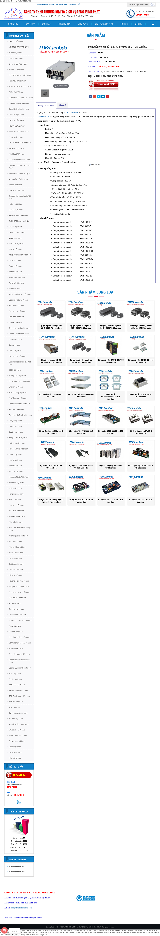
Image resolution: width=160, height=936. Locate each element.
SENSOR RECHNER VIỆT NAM (21, 98)
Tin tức (124, 24)
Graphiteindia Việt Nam (19, 109)
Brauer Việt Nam (16, 58)
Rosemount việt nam (17, 614)
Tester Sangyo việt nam (18, 690)
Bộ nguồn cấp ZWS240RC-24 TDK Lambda (81, 501)
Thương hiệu (64, 24)
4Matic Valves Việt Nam (18, 724)
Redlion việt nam (16, 631)
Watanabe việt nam (17, 730)
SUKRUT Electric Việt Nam (19, 221)
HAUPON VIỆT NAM (17, 232)
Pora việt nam (14, 603)
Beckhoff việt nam (16, 317)
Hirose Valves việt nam (18, 449)
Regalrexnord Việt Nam (18, 215)
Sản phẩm (46, 24)
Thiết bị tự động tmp (17, 866)
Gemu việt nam (15, 426)
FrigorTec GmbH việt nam (19, 404)
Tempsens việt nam (17, 685)
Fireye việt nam (15, 420)
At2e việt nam (14, 288)
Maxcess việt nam (16, 505)
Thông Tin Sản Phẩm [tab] (46, 106)
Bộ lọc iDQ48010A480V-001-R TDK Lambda (51, 432)
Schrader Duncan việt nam (20, 643)
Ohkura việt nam (16, 575)
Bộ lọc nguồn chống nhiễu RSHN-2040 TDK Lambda (111, 326)
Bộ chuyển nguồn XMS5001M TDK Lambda (140, 466)
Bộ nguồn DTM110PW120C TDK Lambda (51, 466)
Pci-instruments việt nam (19, 592)
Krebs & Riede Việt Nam (19, 477)
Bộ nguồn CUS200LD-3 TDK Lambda (140, 501)
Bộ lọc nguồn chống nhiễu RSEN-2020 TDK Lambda (81, 326)
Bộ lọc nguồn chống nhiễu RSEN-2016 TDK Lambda (141, 326)
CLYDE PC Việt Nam (17, 190)
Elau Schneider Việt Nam (19, 159)
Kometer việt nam (16, 482)
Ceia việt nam (14, 345)
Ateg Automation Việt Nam (20, 255)
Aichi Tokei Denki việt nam (20, 294)
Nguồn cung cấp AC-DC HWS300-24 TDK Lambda (51, 361)
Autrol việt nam (15, 249)
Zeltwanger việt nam (17, 741)
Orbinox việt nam (16, 564)
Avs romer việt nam (17, 277)
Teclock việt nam (16, 718)
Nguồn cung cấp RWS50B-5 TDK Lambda (110, 466)
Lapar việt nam (15, 238)
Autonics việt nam (16, 243)
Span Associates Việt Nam (20, 86)
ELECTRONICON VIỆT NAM (20, 75)
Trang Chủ (13, 24)
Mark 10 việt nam (16, 552)
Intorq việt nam (15, 454)
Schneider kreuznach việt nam (19, 661)
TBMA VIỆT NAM (15, 52)
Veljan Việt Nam (15, 226)
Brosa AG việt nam (16, 305)
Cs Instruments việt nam (19, 328)
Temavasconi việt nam (18, 713)
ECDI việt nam (15, 370)
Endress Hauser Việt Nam (19, 381)
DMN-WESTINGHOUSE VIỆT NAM (20, 166)
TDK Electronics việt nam (19, 696)
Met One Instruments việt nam (19, 528)
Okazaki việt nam (16, 569)
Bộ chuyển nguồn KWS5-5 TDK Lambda (141, 432)
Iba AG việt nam (15, 460)
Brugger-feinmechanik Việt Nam (20, 197)
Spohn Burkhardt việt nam (20, 668)
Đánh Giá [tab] (62, 105)
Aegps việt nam (15, 266)
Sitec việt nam (15, 673)
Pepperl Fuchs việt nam (19, 586)
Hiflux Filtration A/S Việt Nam (21, 173)
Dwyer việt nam (15, 350)
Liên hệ (138, 24)
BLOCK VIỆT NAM (16, 92)
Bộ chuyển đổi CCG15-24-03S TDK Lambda (51, 395)
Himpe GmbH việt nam (18, 437)
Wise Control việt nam (18, 735)
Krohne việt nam (16, 471)
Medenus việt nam (17, 516)
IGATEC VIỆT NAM (16, 41)
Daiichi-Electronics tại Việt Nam (20, 363)
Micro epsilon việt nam (18, 536)
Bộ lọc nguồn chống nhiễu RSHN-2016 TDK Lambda (81, 361)
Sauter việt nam (15, 679)
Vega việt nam (15, 746)
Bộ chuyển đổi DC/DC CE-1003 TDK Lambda (141, 361)
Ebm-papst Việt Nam (17, 375)
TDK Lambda (14, 707)
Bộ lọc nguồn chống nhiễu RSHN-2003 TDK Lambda (51, 326)
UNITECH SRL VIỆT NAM (19, 47)
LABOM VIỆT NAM (16, 114)
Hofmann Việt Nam (17, 443)
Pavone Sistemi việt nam (19, 581)
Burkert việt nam (16, 322)
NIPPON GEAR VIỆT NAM (19, 131)
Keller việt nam (15, 488)
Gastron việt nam (16, 432)
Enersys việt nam (16, 387)
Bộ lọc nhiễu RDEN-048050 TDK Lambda (141, 395)
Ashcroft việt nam (16, 283)
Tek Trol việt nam (16, 701)
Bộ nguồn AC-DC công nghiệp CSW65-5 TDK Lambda (51, 501)
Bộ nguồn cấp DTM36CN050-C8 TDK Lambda (81, 466)
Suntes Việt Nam (16, 137)
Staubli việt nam (16, 648)
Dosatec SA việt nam (17, 356)
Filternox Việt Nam (16, 409)
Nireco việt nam (15, 558)
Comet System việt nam (19, 333)
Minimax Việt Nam (16, 69)
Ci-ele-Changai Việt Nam (19, 103)
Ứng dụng (83, 24)
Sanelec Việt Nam (16, 148)
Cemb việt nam (15, 339)
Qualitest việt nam (16, 609)
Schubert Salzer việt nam (19, 637)
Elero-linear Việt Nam (18, 64)
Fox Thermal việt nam (18, 398)
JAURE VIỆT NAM (16, 210)
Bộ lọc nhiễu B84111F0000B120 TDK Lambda (110, 396)
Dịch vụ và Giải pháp (104, 24)
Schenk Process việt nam (19, 654)
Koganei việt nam (16, 494)
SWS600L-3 (43, 116)
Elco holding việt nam (18, 392)
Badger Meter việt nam (18, 300)
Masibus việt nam (16, 511)
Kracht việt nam (15, 465)
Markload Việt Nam (17, 154)
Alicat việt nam (15, 260)
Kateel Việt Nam (15, 184)
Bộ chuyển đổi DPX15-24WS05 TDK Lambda (111, 361)
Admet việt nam (15, 271)
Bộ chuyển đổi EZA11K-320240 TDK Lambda (81, 395)
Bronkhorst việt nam (17, 311)
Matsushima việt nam (18, 547)
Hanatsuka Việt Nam (17, 81)
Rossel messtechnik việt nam (21, 620)
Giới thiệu (30, 24)
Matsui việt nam (15, 522)
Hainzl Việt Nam (15, 204)
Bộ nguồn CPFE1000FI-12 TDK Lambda (110, 432)
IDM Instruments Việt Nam (20, 143)
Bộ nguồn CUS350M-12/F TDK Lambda (110, 501)
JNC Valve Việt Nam (17, 126)
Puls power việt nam (17, 598)
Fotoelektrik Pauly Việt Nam (20, 415)
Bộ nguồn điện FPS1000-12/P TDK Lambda (81, 432)
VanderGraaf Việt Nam (18, 179)
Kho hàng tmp (15, 758)
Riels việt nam (15, 626)
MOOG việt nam (15, 541)
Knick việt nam (15, 499)
